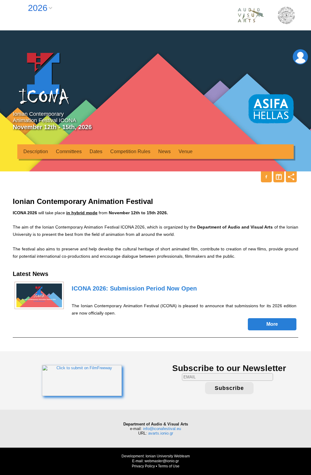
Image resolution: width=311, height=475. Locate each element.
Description (35, 151)
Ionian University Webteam (167, 456)
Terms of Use (168, 466)
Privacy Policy (143, 466)
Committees (69, 151)
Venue (186, 151)
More (272, 324)
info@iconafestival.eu (162, 428)
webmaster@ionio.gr (162, 461)
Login (300, 56)
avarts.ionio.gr (160, 433)
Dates (96, 151)
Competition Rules (130, 151)
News (164, 151)
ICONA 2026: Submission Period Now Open (134, 288)
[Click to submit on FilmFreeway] (82, 380)
